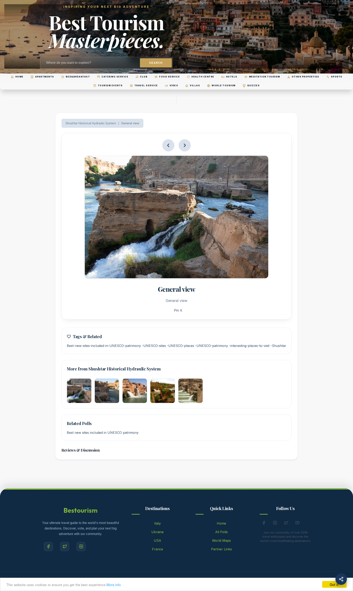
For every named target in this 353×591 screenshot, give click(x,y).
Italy (157, 523)
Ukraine (157, 532)
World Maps (221, 540)
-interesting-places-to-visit (249, 346)
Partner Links (221, 549)
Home (221, 523)
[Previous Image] (168, 145)
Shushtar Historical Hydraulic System (91, 123)
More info (113, 584)
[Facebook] (48, 546)
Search (156, 62)
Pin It (178, 310)
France (157, 549)
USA (157, 540)
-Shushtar (278, 346)
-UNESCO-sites (154, 346)
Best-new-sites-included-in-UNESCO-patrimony (104, 346)
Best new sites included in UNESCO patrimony (103, 433)
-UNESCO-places (180, 346)
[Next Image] (185, 145)
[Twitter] (64, 546)
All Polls (221, 532)
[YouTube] (297, 523)
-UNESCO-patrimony (211, 346)
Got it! (334, 584)
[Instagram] (81, 546)
